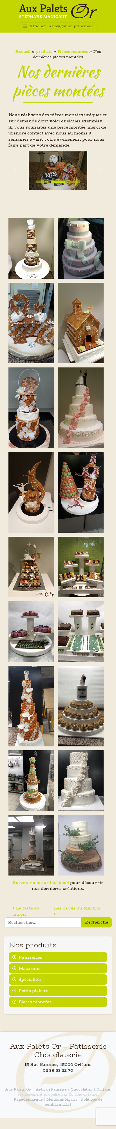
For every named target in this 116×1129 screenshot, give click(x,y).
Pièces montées (73, 51)
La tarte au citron (26, 911)
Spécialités (30, 979)
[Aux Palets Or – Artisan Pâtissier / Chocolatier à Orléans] (58, 11)
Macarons (30, 968)
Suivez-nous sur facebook (41, 882)
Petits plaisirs (33, 991)
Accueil (23, 51)
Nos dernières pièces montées (58, 81)
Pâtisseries (30, 957)
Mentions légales (61, 1099)
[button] (15, 170)
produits (44, 51)
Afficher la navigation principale (61, 25)
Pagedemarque (28, 1099)
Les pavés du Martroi (78, 908)
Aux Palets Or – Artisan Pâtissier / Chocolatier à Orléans (58, 1089)
